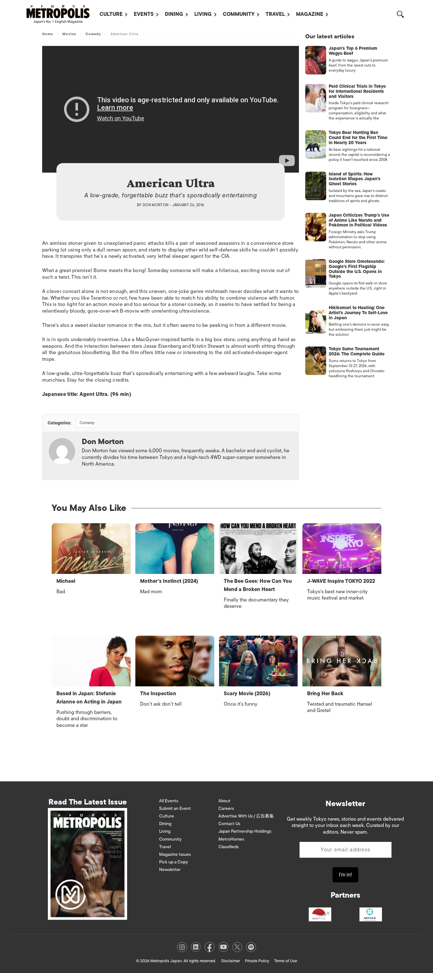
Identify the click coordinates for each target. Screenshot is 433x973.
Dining (174, 14)
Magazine (309, 14)
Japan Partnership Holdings (244, 831)
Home (47, 34)
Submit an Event (175, 808)
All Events (168, 800)
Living (203, 14)
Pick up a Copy (173, 862)
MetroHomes (231, 839)
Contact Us (229, 823)
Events (144, 14)
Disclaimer (230, 960)
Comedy (93, 34)
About (224, 800)
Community (239, 14)
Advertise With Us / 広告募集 (246, 816)
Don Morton (156, 205)
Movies (69, 34)
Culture (111, 14)
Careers (226, 808)
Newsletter (170, 869)
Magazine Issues (175, 854)
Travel (275, 14)
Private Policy (257, 960)
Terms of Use (285, 960)
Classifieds (228, 846)
